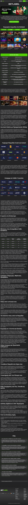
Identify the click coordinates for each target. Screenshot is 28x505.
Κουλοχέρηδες (24, 29)
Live (10, 29)
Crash (17, 29)
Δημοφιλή (3, 29)
